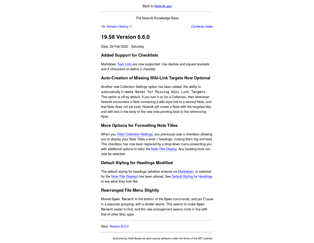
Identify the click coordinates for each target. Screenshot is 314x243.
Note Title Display (164, 148)
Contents (197, 26)
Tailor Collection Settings (135, 134)
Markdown (185, 171)
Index (209, 26)
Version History (117, 26)
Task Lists (124, 64)
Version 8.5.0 (118, 226)
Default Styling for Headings (192, 176)
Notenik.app (163, 5)
